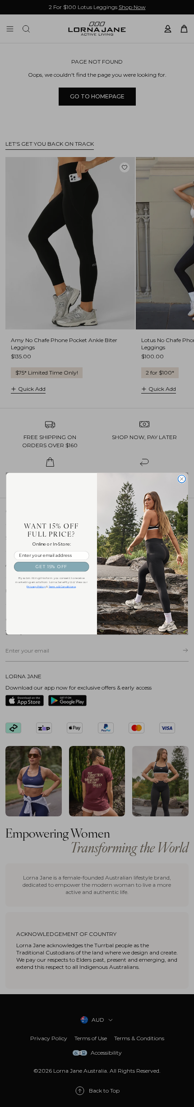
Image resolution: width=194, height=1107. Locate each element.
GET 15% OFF (51, 566)
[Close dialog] (181, 479)
